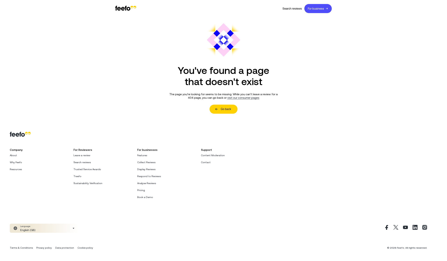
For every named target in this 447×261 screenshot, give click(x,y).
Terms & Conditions (21, 247)
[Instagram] (424, 228)
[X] (395, 228)
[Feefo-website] (125, 8)
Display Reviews (146, 169)
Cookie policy (85, 247)
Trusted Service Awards (87, 169)
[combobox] (44, 228)
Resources (16, 169)
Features (142, 155)
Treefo (77, 176)
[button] (44, 228)
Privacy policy (44, 247)
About (13, 155)
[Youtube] (405, 228)
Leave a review (82, 155)
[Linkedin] (415, 228)
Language (25, 226)
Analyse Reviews (146, 183)
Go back (226, 109)
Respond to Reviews (149, 176)
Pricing (141, 190)
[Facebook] (386, 228)
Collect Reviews (146, 162)
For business (316, 8)
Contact (206, 162)
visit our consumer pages (243, 97)
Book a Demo (145, 197)
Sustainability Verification (88, 183)
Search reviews (292, 8)
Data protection (64, 247)
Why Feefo (16, 162)
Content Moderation (213, 155)
